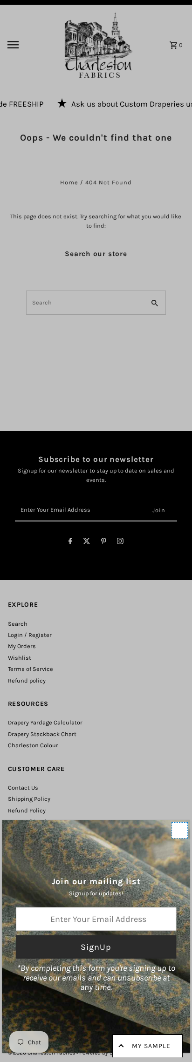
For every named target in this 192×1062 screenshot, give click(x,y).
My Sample (151, 1046)
